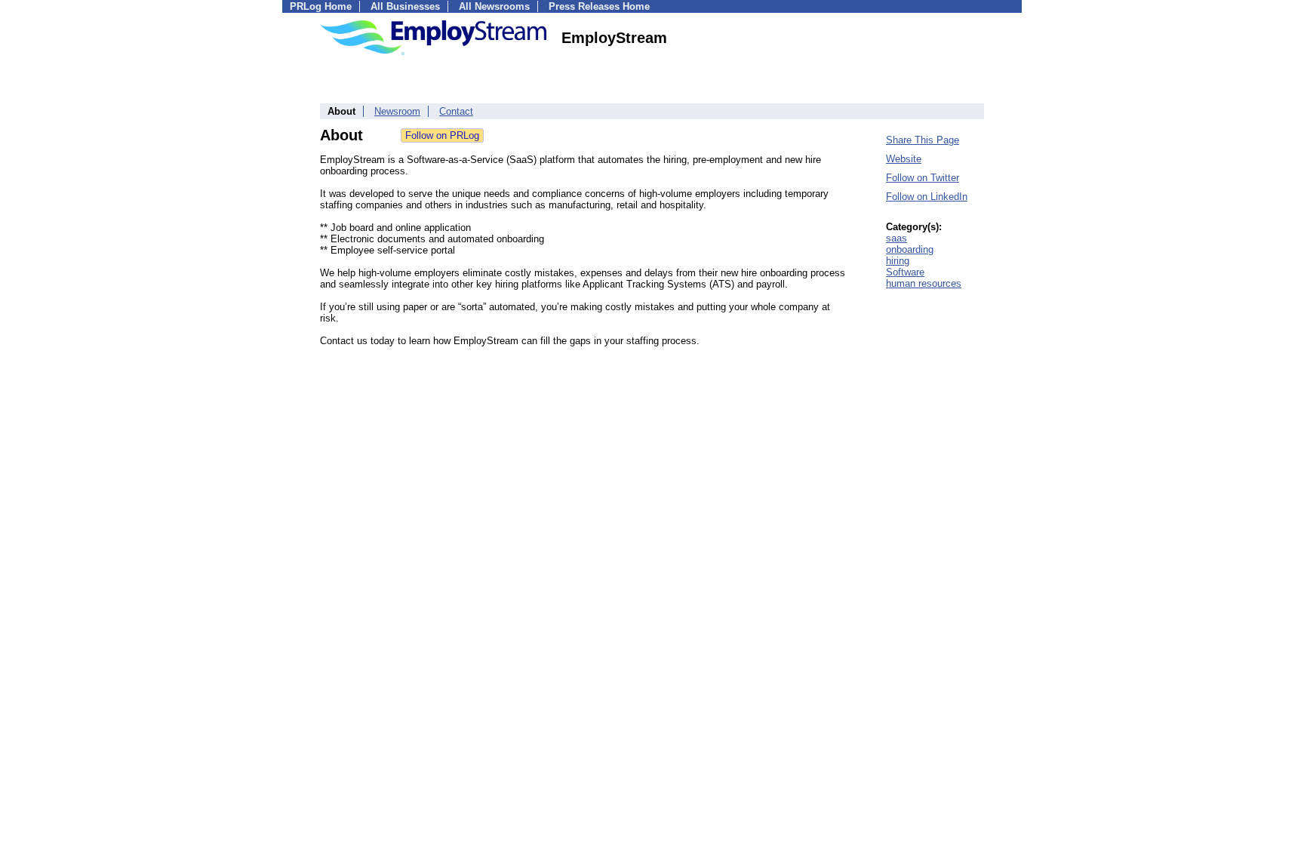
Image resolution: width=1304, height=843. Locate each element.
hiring (897, 260)
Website (903, 159)
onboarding (909, 249)
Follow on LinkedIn (926, 196)
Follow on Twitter (922, 177)
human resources (923, 283)
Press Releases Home (599, 6)
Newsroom (397, 111)
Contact (456, 111)
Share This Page (922, 140)
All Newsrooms (494, 6)
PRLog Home (321, 6)
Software (905, 272)
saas (896, 238)
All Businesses (405, 6)
